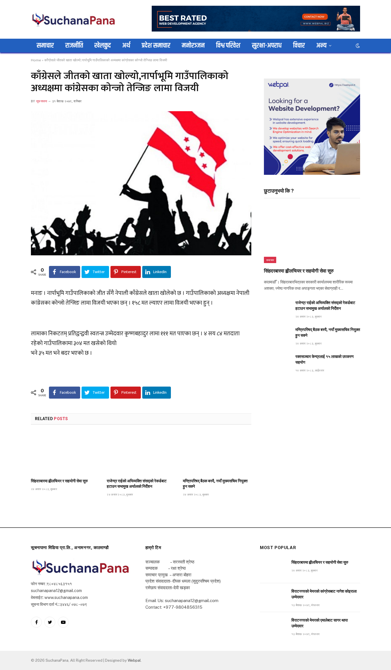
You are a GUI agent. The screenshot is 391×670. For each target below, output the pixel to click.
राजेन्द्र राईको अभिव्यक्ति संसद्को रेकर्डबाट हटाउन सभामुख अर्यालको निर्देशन (137, 484)
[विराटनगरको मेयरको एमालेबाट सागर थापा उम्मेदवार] (273, 626)
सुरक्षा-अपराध (267, 45)
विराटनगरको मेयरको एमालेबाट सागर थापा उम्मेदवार (319, 623)
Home (36, 60)
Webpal (134, 660)
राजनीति (74, 45)
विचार (299, 45)
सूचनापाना (41, 101)
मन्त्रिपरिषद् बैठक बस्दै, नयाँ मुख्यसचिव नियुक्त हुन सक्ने (215, 484)
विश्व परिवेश (228, 45)
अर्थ (126, 45)
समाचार (45, 45)
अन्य (321, 45)
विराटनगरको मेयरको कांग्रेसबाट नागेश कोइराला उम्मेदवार (324, 594)
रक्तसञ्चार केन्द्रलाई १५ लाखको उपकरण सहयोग (324, 359)
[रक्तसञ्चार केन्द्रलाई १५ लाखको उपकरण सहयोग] (277, 363)
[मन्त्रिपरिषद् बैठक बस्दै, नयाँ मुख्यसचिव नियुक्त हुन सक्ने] (217, 453)
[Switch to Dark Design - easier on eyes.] (357, 45)
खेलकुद (102, 45)
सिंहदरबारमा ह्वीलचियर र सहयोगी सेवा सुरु (59, 481)
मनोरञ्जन (193, 45)
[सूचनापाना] (74, 19)
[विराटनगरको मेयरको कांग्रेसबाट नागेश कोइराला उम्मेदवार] (273, 598)
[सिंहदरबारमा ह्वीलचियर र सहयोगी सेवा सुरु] (65, 453)
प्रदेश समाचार (156, 45)
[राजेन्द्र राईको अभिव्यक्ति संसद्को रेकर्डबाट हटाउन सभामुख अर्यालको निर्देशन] (141, 453)
